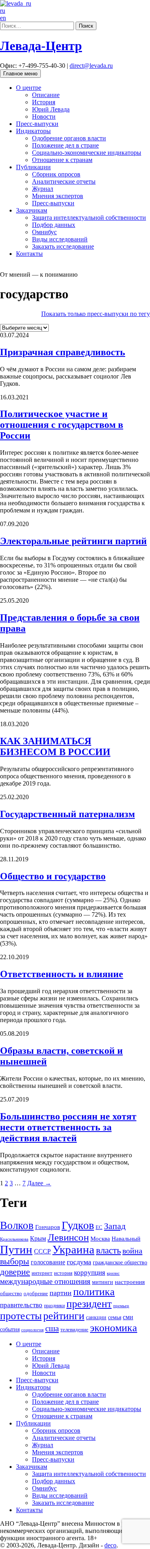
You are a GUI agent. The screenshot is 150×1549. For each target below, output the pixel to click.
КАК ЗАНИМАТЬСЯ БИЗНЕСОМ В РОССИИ (55, 746)
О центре (28, 87)
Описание (46, 94)
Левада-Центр (41, 45)
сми (128, 1317)
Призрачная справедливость (62, 352)
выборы (14, 1261)
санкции (96, 1317)
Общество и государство (53, 876)
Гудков (78, 1225)
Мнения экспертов (57, 195)
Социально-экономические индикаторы (86, 152)
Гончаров (47, 1227)
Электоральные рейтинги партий (73, 541)
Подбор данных (53, 224)
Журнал (42, 188)
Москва (100, 1238)
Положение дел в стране (65, 145)
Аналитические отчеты (64, 181)
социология (32, 1329)
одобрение (36, 1293)
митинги (102, 1282)
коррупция (89, 1272)
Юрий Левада (51, 109)
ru (2, 10)
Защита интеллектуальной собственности (89, 217)
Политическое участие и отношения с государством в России (61, 425)
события (10, 1329)
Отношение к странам (62, 159)
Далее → (39, 1183)
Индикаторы (33, 131)
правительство (21, 1305)
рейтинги (63, 1316)
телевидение (74, 1329)
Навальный (126, 1238)
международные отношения (45, 1281)
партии (61, 1293)
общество (11, 1293)
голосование (48, 1262)
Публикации (33, 167)
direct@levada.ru (91, 65)
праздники (54, 1305)
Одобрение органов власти (69, 138)
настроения (130, 1281)
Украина (73, 1249)
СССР (42, 1251)
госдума (79, 1262)
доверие (15, 1272)
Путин (16, 1249)
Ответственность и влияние (61, 974)
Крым (38, 1238)
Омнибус (44, 232)
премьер (121, 1306)
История (43, 102)
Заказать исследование (63, 246)
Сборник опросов (56, 174)
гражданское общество (120, 1262)
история (63, 1273)
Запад (115, 1226)
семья (114, 1317)
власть (108, 1250)
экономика (113, 1328)
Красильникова (14, 1239)
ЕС (99, 1227)
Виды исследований (60, 239)
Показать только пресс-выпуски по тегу (95, 313)
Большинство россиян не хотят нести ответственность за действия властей (68, 1127)
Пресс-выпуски (37, 123)
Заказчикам (31, 210)
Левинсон (68, 1237)
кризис (113, 1273)
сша (52, 1328)
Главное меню (20, 74)
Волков (17, 1225)
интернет (42, 1273)
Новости (44, 116)
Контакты (29, 253)
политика (94, 1292)
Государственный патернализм (67, 814)
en (3, 17)
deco (110, 1545)
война (132, 1250)
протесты (21, 1316)
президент (89, 1304)
